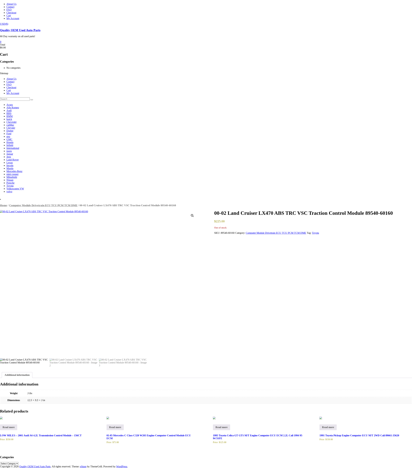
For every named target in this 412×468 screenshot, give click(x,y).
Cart (8, 15)
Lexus (9, 162)
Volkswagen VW (15, 188)
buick (9, 119)
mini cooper (12, 174)
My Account (12, 18)
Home (3, 205)
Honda (9, 142)
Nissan (9, 180)
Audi (9, 110)
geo (8, 136)
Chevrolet (11, 122)
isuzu (9, 151)
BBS (8, 113)
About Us (11, 4)
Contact (10, 6)
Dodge (9, 130)
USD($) (4, 24)
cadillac (10, 125)
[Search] (31, 99)
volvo (9, 191)
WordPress (121, 466)
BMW (9, 116)
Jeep (8, 156)
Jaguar (9, 154)
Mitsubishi (11, 177)
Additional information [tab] (17, 375)
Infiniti (9, 145)
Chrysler (10, 127)
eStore (83, 466)
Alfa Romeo (12, 107)
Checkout (11, 12)
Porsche (10, 182)
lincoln (9, 165)
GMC (9, 139)
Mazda (9, 168)
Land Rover (12, 159)
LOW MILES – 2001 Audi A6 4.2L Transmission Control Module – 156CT (41, 435)
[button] (192, 215)
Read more (9, 427)
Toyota (10, 185)
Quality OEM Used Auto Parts (20, 30)
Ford (8, 133)
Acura (9, 104)
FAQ (9, 9)
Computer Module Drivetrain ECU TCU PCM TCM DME (43, 205)
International (12, 148)
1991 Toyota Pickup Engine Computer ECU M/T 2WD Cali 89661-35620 (359, 435)
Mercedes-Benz (14, 171)
